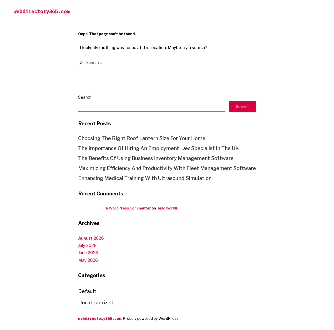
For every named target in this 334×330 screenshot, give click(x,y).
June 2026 (88, 252)
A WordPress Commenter (128, 208)
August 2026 (91, 238)
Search (85, 97)
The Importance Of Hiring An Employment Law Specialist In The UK (158, 148)
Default (87, 291)
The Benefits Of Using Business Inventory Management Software (156, 158)
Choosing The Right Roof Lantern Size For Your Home (141, 138)
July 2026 (87, 245)
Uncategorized (96, 302)
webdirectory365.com (42, 11)
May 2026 (88, 260)
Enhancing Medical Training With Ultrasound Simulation (145, 178)
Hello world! (167, 208)
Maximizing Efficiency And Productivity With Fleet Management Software (167, 168)
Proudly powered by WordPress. (151, 318)
